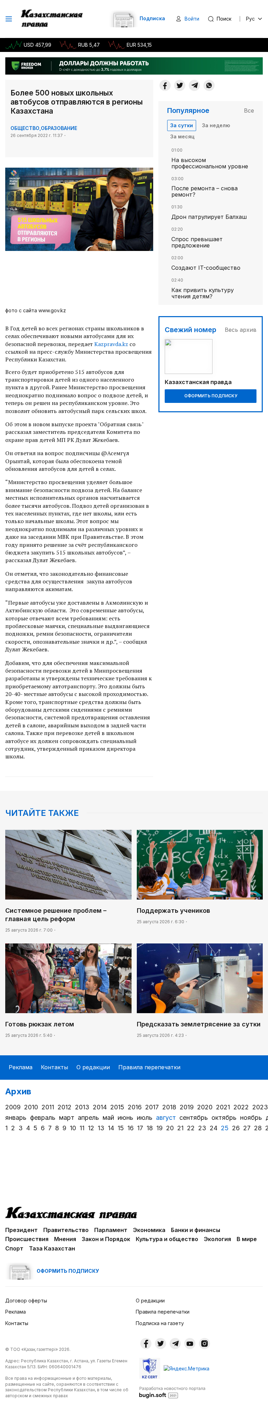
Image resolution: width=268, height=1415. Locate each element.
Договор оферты (26, 1300)
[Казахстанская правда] (52, 19)
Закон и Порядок (106, 1239)
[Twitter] (179, 85)
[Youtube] (189, 1343)
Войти (192, 19)
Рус (250, 19)
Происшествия (27, 1239)
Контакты (54, 1067)
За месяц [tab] (182, 136)
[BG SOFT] (172, 1392)
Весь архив (240, 329)
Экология (217, 1239)
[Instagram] (204, 1343)
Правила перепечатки (149, 1067)
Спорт (14, 1248)
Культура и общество (167, 1239)
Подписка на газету (160, 1323)
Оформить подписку (210, 395)
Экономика (149, 1229)
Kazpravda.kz (111, 344)
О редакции (93, 1067)
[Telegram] (194, 85)
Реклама (20, 1067)
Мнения (65, 1239)
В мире (247, 1239)
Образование (59, 128)
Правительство (66, 1229)
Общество (24, 128)
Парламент (110, 1229)
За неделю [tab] (216, 125)
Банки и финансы (195, 1229)
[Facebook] (165, 85)
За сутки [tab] (181, 125)
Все (249, 110)
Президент (21, 1229)
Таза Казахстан (52, 1248)
